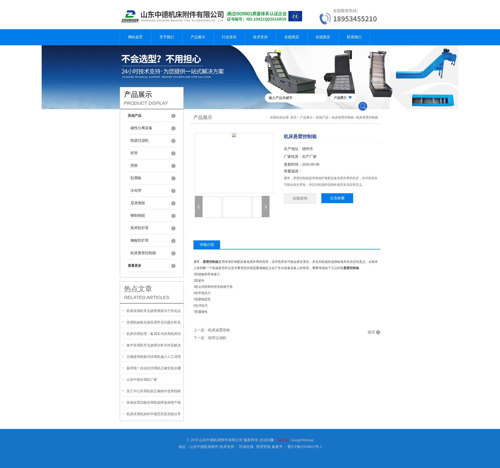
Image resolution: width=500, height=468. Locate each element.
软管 (134, 153)
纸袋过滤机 (139, 140)
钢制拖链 (137, 215)
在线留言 (323, 37)
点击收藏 (337, 198)
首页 (293, 117)
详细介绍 (206, 245)
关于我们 (166, 37)
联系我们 (354, 37)
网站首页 (135, 37)
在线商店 (291, 37)
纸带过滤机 (217, 338)
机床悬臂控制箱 (143, 253)
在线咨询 (300, 198)
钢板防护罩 (139, 240)
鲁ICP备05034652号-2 (305, 447)
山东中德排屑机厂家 (142, 380)
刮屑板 (135, 178)
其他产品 (322, 117)
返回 (371, 332)
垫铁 (134, 165)
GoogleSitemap (302, 440)
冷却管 (135, 190)
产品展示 (198, 37)
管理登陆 (263, 447)
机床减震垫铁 (219, 330)
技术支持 (260, 37)
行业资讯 (229, 37)
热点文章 (138, 289)
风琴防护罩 (139, 228)
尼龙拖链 (137, 203)
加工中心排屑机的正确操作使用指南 (154, 391)
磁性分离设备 (141, 128)
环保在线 (246, 447)
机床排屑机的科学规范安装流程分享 (154, 414)
